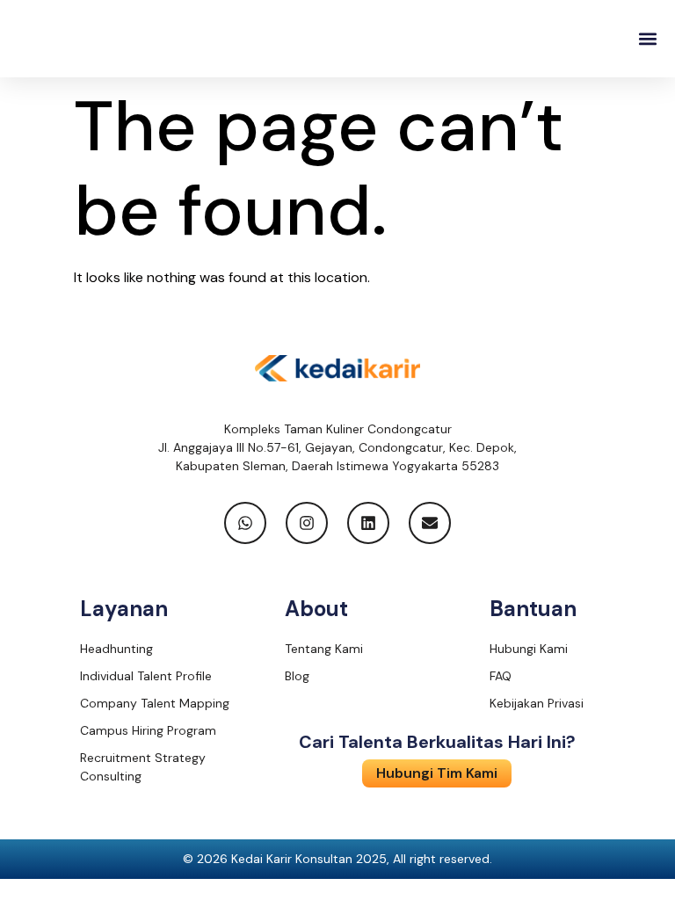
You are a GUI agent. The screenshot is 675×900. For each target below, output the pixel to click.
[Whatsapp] (245, 523)
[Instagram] (307, 523)
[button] (647, 39)
